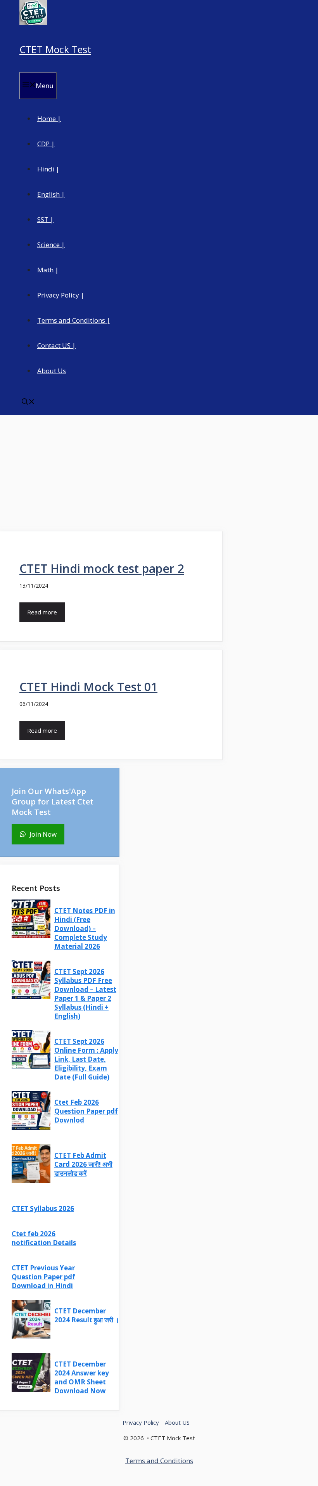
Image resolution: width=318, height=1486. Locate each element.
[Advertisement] (159, 473)
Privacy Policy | (60, 295)
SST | (45, 219)
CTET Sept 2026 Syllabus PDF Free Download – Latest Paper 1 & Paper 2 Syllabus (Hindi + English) (85, 994)
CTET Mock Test (55, 49)
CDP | (46, 143)
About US (177, 1422)
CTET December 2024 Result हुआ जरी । (86, 1315)
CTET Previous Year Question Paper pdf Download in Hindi (43, 1276)
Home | (49, 118)
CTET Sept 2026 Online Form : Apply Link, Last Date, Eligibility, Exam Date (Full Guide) (86, 1059)
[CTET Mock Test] (33, 22)
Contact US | (56, 345)
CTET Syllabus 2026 (43, 1208)
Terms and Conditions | (73, 320)
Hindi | (48, 168)
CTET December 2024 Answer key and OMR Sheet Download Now (81, 1377)
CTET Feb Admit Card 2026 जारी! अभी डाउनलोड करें (83, 1164)
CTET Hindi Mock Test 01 (88, 687)
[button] (28, 402)
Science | (51, 244)
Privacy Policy (141, 1422)
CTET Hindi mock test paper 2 (101, 568)
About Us (51, 370)
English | (51, 194)
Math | (48, 269)
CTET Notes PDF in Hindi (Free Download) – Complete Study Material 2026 (84, 928)
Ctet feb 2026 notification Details (44, 1238)
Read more (42, 612)
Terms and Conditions (159, 1460)
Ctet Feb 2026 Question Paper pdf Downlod (86, 1111)
